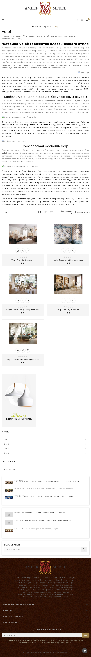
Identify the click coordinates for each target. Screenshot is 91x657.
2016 (6, 444)
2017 (6, 449)
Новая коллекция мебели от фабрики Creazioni (45, 512)
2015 (6, 440)
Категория (8, 461)
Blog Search (12, 545)
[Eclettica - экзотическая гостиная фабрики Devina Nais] (9, 522)
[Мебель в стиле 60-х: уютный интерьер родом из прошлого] (9, 497)
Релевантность (81, 212)
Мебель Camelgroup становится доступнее (42, 529)
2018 (6, 453)
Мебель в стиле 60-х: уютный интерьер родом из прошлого (50, 496)
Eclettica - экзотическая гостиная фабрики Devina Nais (47, 521)
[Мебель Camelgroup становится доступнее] (9, 531)
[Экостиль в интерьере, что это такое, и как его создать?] (9, 490)
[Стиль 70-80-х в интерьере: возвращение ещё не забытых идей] (9, 482)
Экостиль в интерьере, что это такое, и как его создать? (49, 489)
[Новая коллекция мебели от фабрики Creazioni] (9, 514)
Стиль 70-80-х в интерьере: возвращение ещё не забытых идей (51, 481)
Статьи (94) (9, 469)
